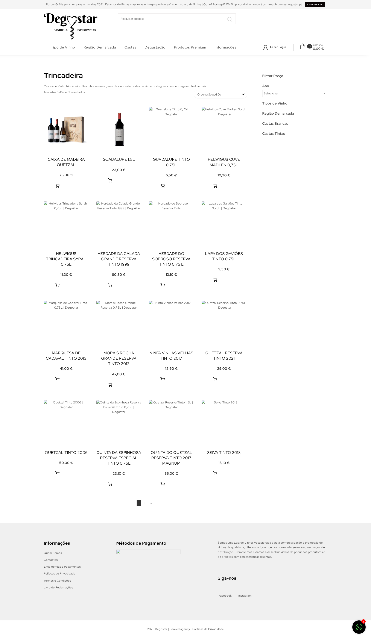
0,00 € (318, 48)
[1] (359, 628)
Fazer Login (278, 47)
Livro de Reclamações (58, 587)
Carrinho (318, 45)
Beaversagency (180, 629)
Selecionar (271, 93)
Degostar (161, 629)
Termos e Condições (57, 580)
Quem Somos (53, 553)
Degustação (155, 47)
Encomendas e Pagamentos (62, 566)
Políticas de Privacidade (59, 573)
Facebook (225, 595)
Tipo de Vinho (63, 47)
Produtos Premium (190, 47)
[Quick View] (73, 186)
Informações (225, 47)
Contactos (51, 560)
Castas (130, 47)
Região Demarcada (100, 47)
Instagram (244, 595)
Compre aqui (314, 4)
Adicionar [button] (57, 186)
